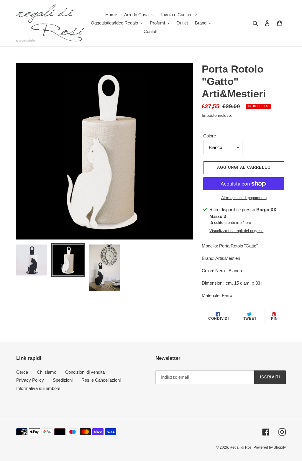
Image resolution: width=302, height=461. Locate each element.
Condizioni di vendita (85, 372)
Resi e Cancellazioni (101, 380)
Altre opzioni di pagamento (244, 198)
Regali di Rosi (241, 447)
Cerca (22, 372)
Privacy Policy (30, 380)
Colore (209, 135)
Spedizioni (63, 380)
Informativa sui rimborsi (38, 388)
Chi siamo (46, 372)
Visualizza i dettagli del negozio (236, 231)
